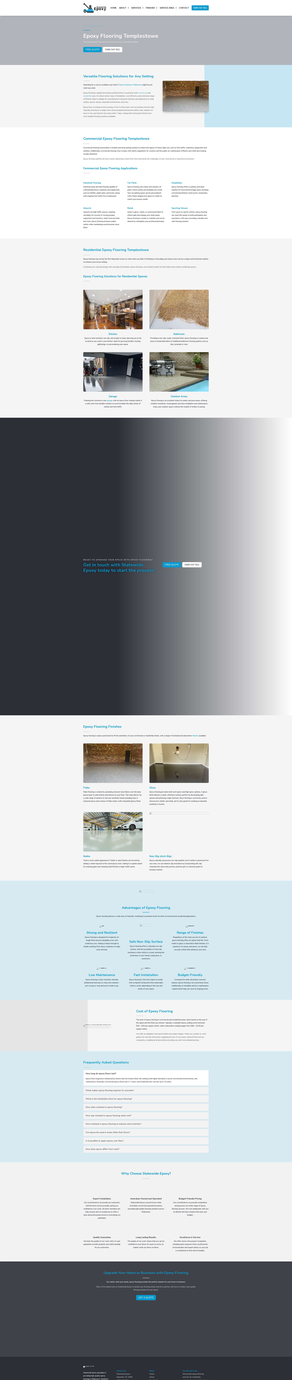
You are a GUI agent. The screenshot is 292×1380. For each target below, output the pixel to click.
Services (136, 7)
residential (87, 96)
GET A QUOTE (146, 1297)
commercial (142, 93)
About (122, 7)
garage (110, 400)
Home (113, 7)
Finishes (150, 7)
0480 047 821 (200, 7)
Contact (184, 7)
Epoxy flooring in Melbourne (130, 85)
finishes (195, 735)
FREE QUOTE (92, 49)
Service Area (167, 7)
